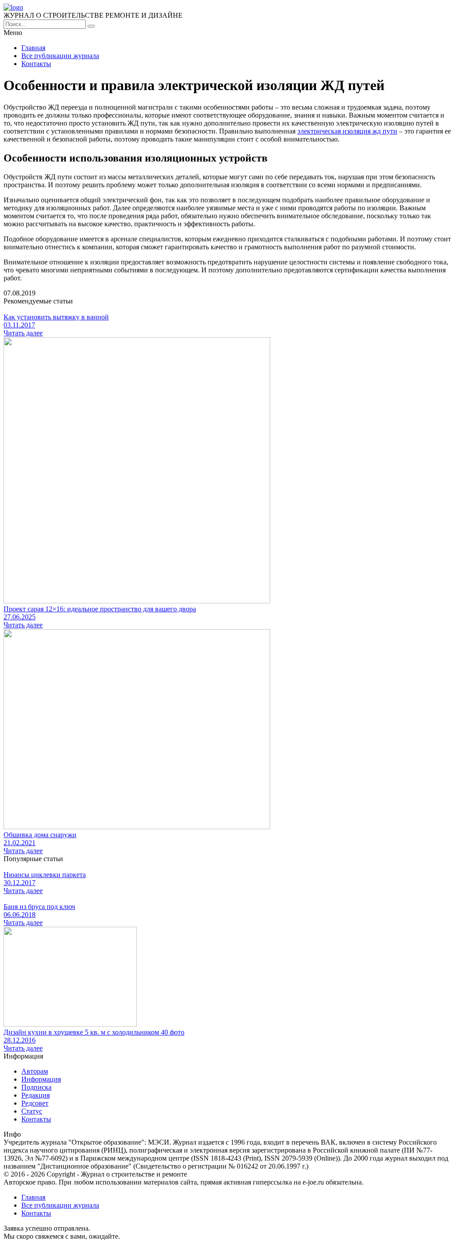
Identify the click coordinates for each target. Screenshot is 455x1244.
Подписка (36, 1087)
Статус (31, 1111)
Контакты (36, 63)
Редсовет (34, 1103)
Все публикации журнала (60, 55)
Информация (41, 1079)
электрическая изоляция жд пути (347, 131)
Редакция (35, 1095)
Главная (33, 47)
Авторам (34, 1071)
